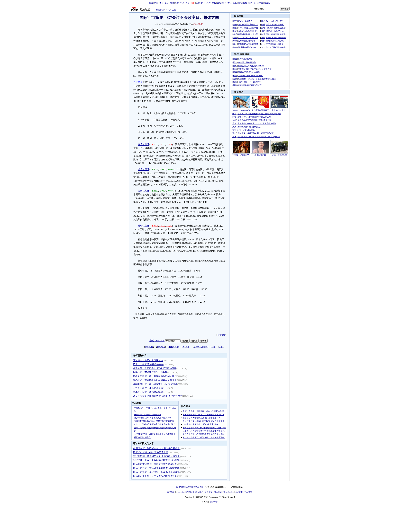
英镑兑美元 (143, 226)
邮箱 (256, 3)
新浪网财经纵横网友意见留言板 (189, 487)
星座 (235, 3)
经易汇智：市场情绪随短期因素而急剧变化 (155, 380)
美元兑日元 (143, 169)
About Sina (180, 492)
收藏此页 (161, 347)
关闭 (221, 347)
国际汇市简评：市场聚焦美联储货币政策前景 (156, 468)
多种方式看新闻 (201, 347)
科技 (182, 3)
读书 (224, 3)
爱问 (250, 3)
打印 (213, 347)
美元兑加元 (143, 191)
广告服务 (190, 492)
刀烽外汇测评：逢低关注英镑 (148, 388)
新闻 (156, 3)
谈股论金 (149, 347)
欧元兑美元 (143, 144)
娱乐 (167, 3)
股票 (177, 3)
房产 (208, 3)
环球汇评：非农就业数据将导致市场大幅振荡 (156, 460)
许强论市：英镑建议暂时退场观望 (150, 372)
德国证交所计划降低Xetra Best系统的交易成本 (156, 448)
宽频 (198, 3)
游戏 (214, 3)
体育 (161, 3)
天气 (240, 3)
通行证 (267, 3)
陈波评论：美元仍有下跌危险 (148, 360)
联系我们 (199, 492)
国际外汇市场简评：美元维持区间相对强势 (155, 476)
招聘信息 (208, 492)
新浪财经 (160, 10)
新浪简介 (171, 492)
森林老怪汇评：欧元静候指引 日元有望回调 (155, 384)
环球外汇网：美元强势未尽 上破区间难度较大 (156, 456)
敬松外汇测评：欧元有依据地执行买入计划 (155, 376)
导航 (261, 3)
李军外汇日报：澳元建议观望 (148, 392)
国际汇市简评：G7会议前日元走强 (150, 452)
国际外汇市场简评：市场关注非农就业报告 (155, 464)
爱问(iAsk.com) (156, 340)
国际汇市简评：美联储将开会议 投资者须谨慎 (156, 472)
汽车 (203, 3)
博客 (188, 3)
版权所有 (214, 502)
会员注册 (239, 492)
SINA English (228, 492)
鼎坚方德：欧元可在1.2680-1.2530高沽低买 (154, 368)
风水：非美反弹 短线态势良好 (148, 364)
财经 (172, 3)
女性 (219, 3)
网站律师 (218, 492)
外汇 (168, 10)
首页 (151, 3)
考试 (229, 3)
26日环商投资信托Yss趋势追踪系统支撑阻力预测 (157, 396)
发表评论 (221, 335)
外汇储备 (138, 82)
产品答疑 (248, 492)
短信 (245, 3)
